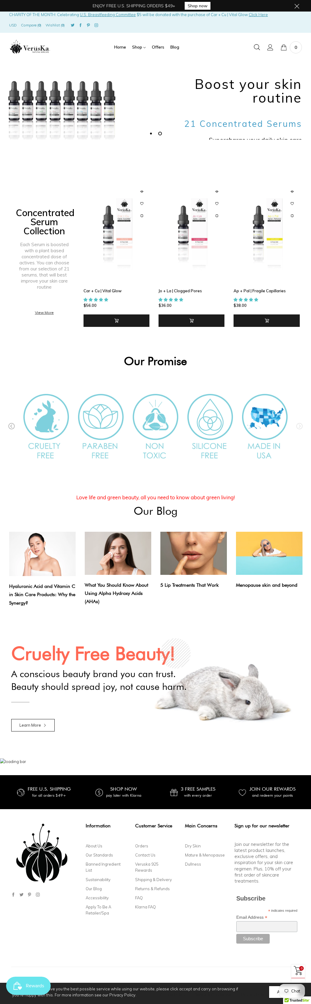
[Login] (270, 47)
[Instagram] (96, 25)
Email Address (251, 917)
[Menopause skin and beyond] (269, 553)
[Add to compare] (142, 216)
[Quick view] (142, 191)
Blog (174, 47)
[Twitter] (73, 25)
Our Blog (94, 888)
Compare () (31, 25)
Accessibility (97, 897)
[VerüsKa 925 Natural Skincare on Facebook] (13, 894)
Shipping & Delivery (153, 879)
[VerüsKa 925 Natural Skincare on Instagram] (37, 894)
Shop (137, 47)
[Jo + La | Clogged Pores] (191, 231)
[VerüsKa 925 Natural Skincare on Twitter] (21, 894)
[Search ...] (257, 47)
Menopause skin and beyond (266, 585)
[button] (96, 299)
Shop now (197, 5)
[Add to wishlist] (142, 204)
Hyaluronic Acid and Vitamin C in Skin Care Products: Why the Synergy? (42, 594)
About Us (94, 845)
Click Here (258, 14)
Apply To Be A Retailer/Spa (98, 909)
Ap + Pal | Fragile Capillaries (260, 290)
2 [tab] (160, 134)
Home (120, 47)
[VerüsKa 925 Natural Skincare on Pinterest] (29, 894)
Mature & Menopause (205, 855)
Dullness (193, 864)
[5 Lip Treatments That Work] (193, 553)
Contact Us (145, 855)
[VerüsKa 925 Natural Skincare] (29, 47)
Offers (158, 47)
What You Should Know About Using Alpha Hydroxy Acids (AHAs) (116, 593)
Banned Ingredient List (103, 867)
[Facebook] (80, 25)
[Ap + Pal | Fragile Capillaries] (266, 231)
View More (44, 312)
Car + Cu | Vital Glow (102, 290)
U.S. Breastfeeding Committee (108, 14)
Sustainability (98, 879)
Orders (141, 845)
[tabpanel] (155, 101)
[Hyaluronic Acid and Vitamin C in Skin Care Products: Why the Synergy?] (42, 554)
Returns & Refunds (152, 888)
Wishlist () (55, 25)
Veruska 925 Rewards (147, 867)
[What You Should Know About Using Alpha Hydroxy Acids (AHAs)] (118, 553)
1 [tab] (151, 134)
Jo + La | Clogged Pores (180, 290)
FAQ (139, 897)
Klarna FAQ (145, 906)
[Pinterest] (88, 25)
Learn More (30, 725)
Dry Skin (193, 845)
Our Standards (99, 855)
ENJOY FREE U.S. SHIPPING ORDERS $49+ (134, 5)
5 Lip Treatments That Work (189, 585)
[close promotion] (296, 6)
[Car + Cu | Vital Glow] (116, 231)
